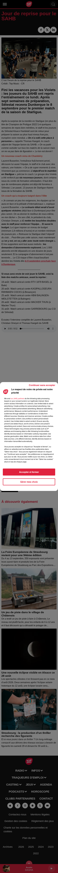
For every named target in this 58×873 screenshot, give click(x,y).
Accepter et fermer (29, 472)
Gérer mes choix (29, 481)
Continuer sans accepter (42, 385)
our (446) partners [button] (17, 398)
